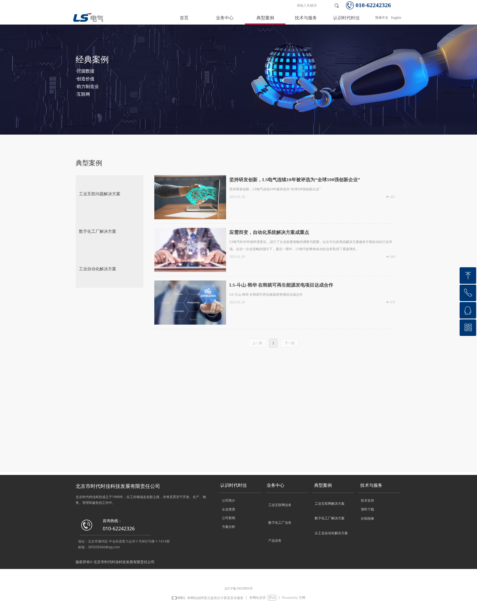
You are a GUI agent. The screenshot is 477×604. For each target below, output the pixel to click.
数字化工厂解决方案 (97, 231)
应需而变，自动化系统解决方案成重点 (269, 232)
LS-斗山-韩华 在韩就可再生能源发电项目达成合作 (281, 285)
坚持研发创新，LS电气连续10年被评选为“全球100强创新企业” (294, 179)
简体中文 (381, 18)
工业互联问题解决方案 (99, 194)
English (396, 18)
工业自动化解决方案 (97, 269)
